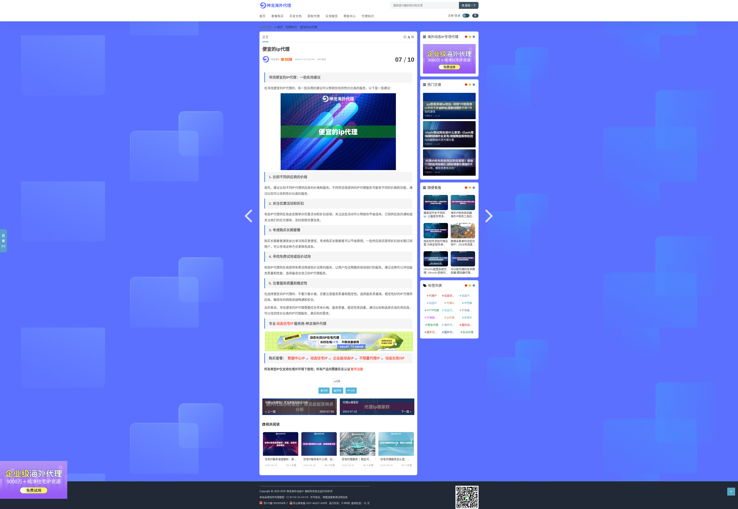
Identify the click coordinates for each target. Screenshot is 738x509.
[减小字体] (405, 37)
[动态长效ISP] (339, 341)
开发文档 (295, 16)
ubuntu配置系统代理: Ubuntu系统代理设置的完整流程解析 (436, 268)
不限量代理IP (369, 358)
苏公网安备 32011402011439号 (310, 503)
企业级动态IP (343, 358)
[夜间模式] (465, 15)
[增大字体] (412, 37)
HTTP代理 (433, 308)
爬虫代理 (432, 322)
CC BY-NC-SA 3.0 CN (297, 497)
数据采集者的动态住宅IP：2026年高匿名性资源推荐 (463, 240)
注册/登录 (454, 15)
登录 (339, 390)
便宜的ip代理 (308, 27)
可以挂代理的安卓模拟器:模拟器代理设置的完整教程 (463, 268)
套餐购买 (277, 16)
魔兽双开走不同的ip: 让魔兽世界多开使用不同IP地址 (435, 212)
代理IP (433, 293)
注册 (325, 390)
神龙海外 (281, 59)
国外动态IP (468, 322)
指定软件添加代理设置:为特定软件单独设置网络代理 (436, 240)
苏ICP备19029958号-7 (275, 503)
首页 (262, 16)
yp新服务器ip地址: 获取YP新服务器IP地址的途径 (448, 107)
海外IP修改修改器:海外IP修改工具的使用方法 (463, 212)
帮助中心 (350, 16)
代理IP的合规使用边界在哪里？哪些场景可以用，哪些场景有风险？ (449, 164)
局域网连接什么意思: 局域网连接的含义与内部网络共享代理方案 (448, 135)
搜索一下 (470, 5)
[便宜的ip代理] (338, 131)
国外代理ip (450, 330)
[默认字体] (409, 37)
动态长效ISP (394, 358)
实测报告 (332, 16)
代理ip (450, 301)
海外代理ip (450, 322)
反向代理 (468, 330)
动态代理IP (450, 308)
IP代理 (468, 301)
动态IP (433, 301)
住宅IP (468, 315)
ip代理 (337, 381)
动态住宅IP (284, 323)
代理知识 (368, 16)
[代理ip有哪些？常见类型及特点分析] (248, 215)
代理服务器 (433, 315)
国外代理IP (433, 330)
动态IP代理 (468, 293)
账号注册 (357, 369)
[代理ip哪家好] (489, 215)
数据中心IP (296, 358)
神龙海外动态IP (295, 491)
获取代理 (314, 16)
